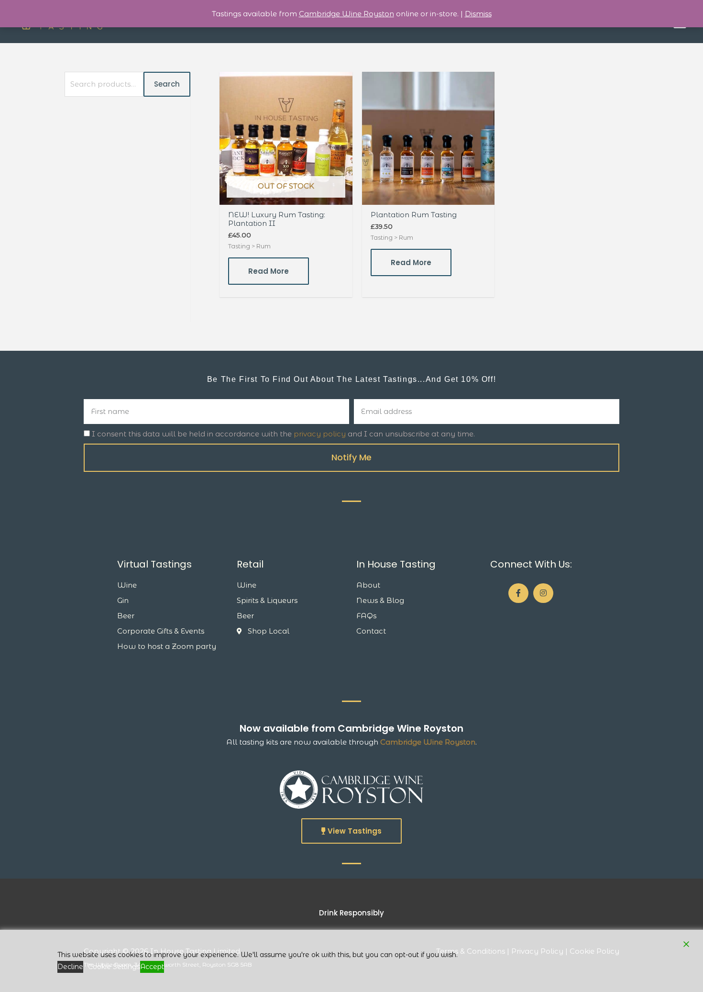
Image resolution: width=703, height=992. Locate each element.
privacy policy (320, 433)
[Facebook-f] (518, 593)
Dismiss (478, 13)
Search (167, 84)
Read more (268, 271)
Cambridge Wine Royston (427, 742)
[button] (351, 831)
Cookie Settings (114, 966)
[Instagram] (543, 593)
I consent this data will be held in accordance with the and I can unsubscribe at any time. (283, 433)
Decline (70, 966)
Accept (152, 966)
